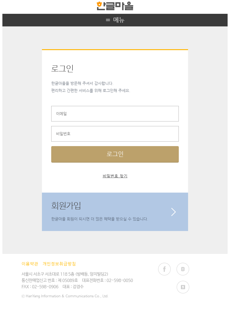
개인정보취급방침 (59, 263)
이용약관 (30, 263)
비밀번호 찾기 (115, 176)
